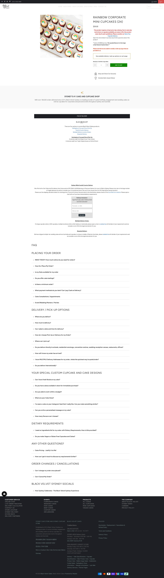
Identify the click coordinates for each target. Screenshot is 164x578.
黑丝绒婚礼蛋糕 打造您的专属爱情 (46, 539)
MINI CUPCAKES (89, 506)
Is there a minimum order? (44, 284)
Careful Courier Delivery (82, 130)
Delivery (69, 556)
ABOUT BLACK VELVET (130, 502)
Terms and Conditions (105, 531)
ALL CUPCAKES (88, 504)
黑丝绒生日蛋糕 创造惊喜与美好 (45, 543)
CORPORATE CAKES (51, 502)
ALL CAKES (87, 502)
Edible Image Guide (82, 561)
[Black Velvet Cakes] (6, 6)
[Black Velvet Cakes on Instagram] (7, 1)
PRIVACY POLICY (128, 508)
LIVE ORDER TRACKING (13, 504)
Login (155, 1)
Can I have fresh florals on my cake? (47, 380)
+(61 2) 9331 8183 (16, 1)
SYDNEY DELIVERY (11, 512)
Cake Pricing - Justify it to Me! (45, 450)
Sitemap (38, 553)
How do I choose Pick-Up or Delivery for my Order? (53, 335)
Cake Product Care (82, 559)
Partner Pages (83, 567)
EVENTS (47, 499)
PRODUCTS (87, 499)
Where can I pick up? (42, 341)
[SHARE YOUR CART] (4, 493)
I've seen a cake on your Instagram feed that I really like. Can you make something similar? (66, 404)
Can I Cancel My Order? (43, 477)
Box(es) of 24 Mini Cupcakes (100, 61)
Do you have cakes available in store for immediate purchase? (56, 386)
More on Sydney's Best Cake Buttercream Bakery (50, 550)
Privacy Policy (103, 538)
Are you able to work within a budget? (48, 392)
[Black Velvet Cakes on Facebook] (4, 1)
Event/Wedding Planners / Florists (47, 303)
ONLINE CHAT (10, 502)
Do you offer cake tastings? (44, 278)
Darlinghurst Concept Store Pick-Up (82, 128)
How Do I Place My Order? (44, 266)
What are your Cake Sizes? (44, 398)
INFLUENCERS (49, 512)
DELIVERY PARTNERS (12, 516)
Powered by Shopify (71, 573)
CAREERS (125, 506)
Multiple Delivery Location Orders (82, 132)
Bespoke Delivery (82, 134)
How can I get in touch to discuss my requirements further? (55, 456)
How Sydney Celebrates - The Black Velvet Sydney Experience (57, 491)
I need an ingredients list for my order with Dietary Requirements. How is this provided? (66, 430)
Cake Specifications (80, 556)
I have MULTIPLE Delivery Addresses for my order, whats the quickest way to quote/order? (67, 359)
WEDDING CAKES (50, 504)
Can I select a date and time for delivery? (49, 329)
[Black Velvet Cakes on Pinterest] (10, 1)
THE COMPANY (127, 499)
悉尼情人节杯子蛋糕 (42, 546)
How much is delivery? (43, 323)
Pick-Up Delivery (82, 116)
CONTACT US (10, 508)
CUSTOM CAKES (50, 510)
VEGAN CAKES (88, 508)
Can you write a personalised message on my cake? (53, 410)
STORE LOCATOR (11, 510)
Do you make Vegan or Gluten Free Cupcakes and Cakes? (55, 436)
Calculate (81, 215)
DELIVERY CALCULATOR (13, 506)
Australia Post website (114, 192)
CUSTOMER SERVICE (12, 499)
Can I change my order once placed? (48, 471)
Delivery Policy (103, 534)
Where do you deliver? (43, 317)
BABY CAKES (48, 508)
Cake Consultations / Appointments (47, 297)
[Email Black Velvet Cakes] (2, 1)
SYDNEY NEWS (127, 504)
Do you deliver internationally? (45, 366)
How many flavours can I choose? (46, 416)
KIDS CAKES (48, 506)
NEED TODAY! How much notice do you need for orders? (55, 260)
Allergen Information (82, 565)
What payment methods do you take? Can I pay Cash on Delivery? (58, 290)
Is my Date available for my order (46, 272)
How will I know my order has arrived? (48, 353)
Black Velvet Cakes (46, 573)
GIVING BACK (10, 514)
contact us (103, 224)
